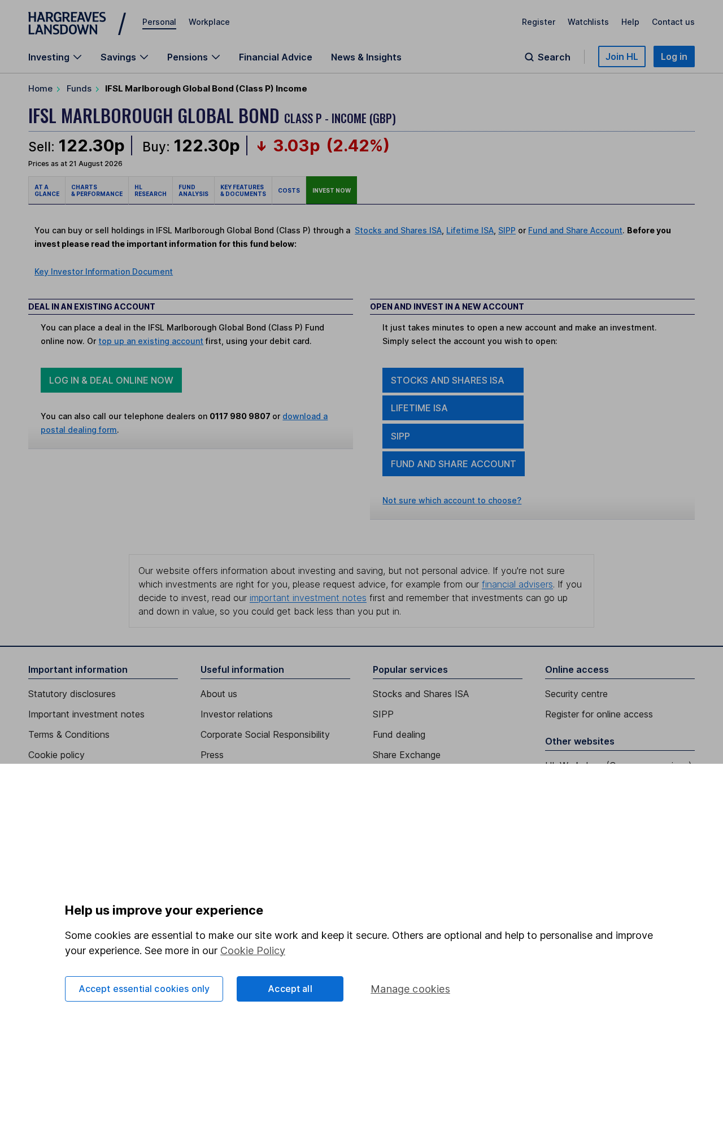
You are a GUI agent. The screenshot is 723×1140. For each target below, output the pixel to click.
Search (554, 57)
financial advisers (517, 584)
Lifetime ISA (470, 230)
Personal (159, 22)
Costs (289, 190)
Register (538, 22)
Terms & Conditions (69, 734)
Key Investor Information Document (103, 271)
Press (212, 754)
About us (219, 693)
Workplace (209, 22)
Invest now (331, 190)
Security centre (576, 693)
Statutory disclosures (72, 693)
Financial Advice (275, 57)
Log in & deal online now (111, 380)
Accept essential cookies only (144, 988)
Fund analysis (193, 190)
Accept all (290, 988)
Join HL (622, 56)
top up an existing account (150, 341)
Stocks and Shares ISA (398, 230)
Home (40, 88)
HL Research (150, 190)
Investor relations (237, 714)
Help (630, 22)
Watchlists (588, 22)
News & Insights (366, 57)
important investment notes (308, 597)
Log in (674, 56)
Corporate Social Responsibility (265, 734)
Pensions (187, 57)
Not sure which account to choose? (451, 500)
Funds (79, 88)
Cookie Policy (252, 950)
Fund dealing (399, 734)
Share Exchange (407, 754)
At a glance (46, 190)
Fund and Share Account (575, 230)
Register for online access (599, 714)
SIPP (507, 230)
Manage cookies (410, 989)
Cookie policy (56, 754)
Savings (118, 57)
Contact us (673, 22)
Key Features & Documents (243, 190)
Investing (48, 57)
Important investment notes (86, 714)
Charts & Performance (97, 190)
